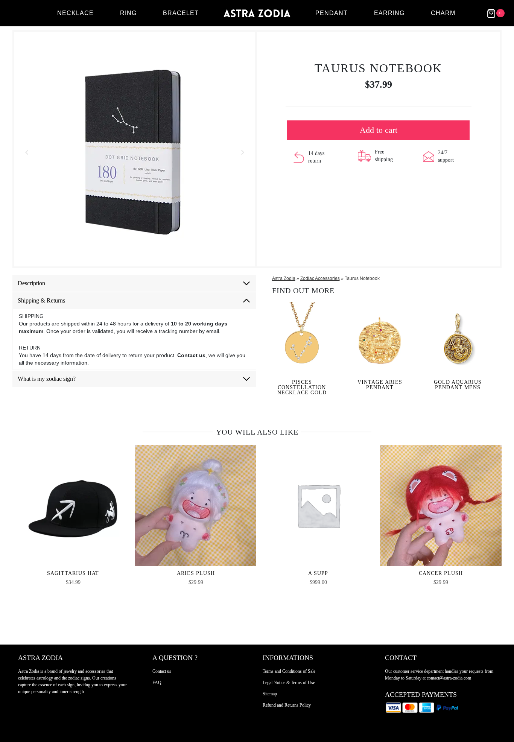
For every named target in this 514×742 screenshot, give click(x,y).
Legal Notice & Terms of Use (289, 682)
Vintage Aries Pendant (379, 385)
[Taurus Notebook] (135, 152)
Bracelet (181, 13)
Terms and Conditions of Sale (289, 671)
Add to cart (378, 130)
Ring (128, 13)
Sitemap (270, 693)
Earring (389, 13)
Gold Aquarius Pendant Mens (458, 385)
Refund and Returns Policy (287, 705)
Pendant (331, 13)
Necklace (75, 13)
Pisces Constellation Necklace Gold (302, 387)
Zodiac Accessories (320, 278)
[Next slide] (242, 152)
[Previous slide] (27, 152)
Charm (443, 13)
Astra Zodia (283, 278)
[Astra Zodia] (257, 13)
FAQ (156, 682)
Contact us (161, 671)
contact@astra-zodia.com (449, 678)
